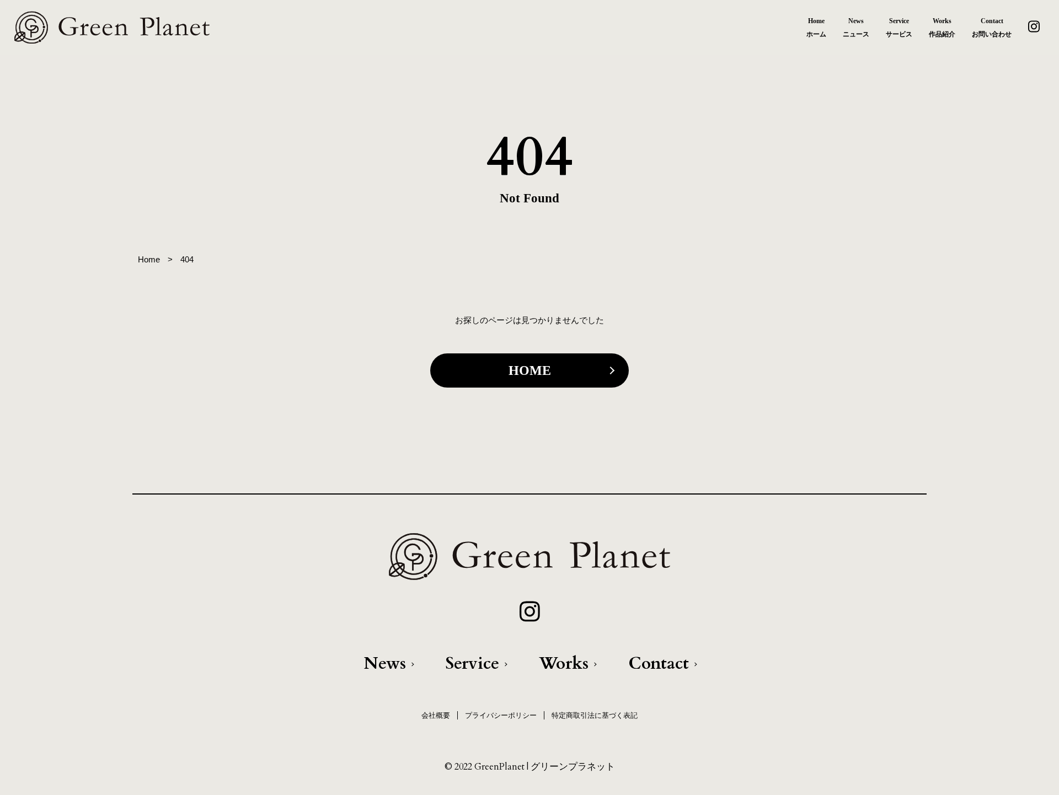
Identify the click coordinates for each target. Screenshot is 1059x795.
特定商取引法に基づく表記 (595, 715)
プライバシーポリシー (501, 715)
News (384, 663)
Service (472, 663)
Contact (658, 663)
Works (564, 663)
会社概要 (435, 715)
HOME (530, 370)
